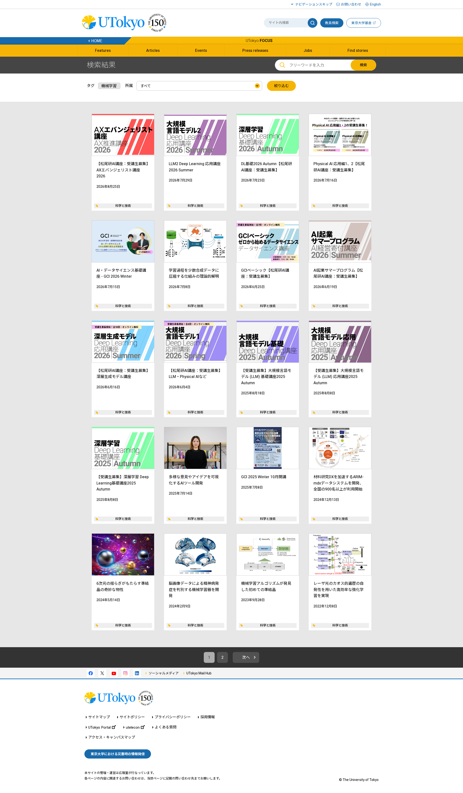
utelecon (133, 727)
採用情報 (207, 717)
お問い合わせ (351, 4)
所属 (129, 85)
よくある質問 (166, 727)
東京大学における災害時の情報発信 (118, 754)
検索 (363, 65)
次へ (246, 657)
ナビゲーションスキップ (313, 4)
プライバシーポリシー (173, 717)
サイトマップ (99, 717)
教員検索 (332, 23)
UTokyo (259, 40)
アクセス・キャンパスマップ (111, 737)
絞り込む (281, 86)
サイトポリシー (132, 717)
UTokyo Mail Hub (198, 673)
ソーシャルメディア (164, 673)
